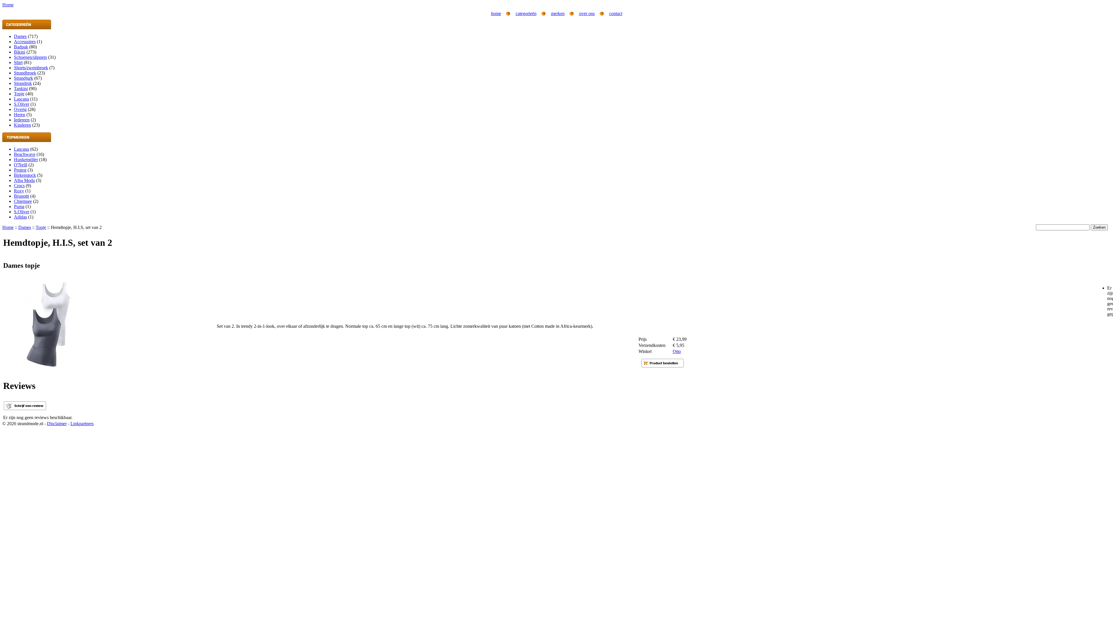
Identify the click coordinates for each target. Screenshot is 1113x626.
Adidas (20, 216)
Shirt (18, 62)
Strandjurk (23, 78)
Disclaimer (57, 423)
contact (615, 13)
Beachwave (24, 154)
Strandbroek (25, 72)
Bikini (19, 52)
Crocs (19, 185)
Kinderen (22, 125)
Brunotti (21, 196)
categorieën (526, 13)
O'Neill (20, 164)
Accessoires (25, 41)
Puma (19, 206)
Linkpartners (82, 423)
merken (558, 13)
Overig (20, 109)
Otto (677, 351)
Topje (19, 93)
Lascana (21, 99)
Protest (20, 170)
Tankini (21, 88)
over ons (587, 13)
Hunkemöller (26, 159)
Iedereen (22, 119)
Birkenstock (25, 175)
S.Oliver (21, 104)
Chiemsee (23, 201)
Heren (19, 114)
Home (8, 227)
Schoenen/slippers (30, 57)
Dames (20, 36)
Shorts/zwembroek (31, 67)
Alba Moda (24, 180)
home (496, 13)
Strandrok (23, 83)
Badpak (21, 46)
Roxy (19, 190)
